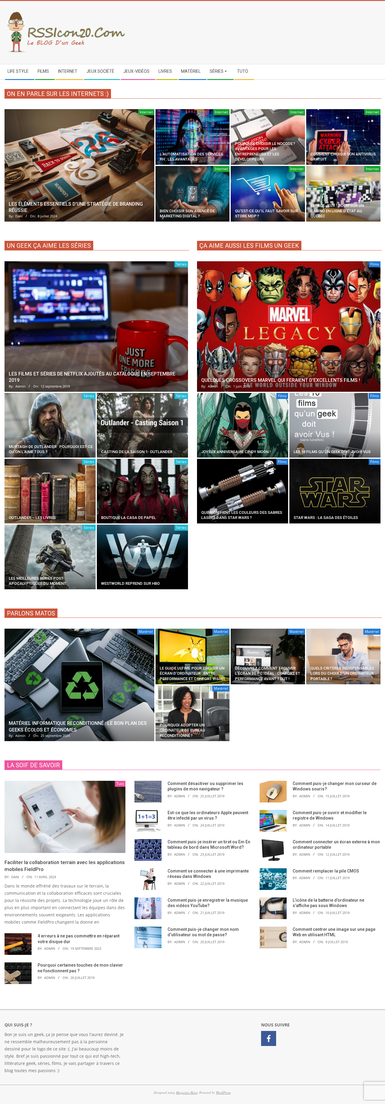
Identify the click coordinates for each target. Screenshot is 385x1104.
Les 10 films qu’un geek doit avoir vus (332, 451)
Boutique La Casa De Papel (128, 517)
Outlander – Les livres (32, 517)
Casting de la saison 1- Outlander (136, 451)
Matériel (146, 631)
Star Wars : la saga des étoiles (326, 517)
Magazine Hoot (186, 1092)
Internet (146, 112)
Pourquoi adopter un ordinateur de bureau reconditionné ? (182, 730)
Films (374, 264)
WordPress (223, 1092)
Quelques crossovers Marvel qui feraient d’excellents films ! (280, 380)
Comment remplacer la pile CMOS (326, 871)
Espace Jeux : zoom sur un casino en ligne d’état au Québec (337, 210)
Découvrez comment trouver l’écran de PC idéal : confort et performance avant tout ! (267, 673)
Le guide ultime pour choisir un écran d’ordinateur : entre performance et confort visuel (193, 673)
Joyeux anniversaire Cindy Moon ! (236, 451)
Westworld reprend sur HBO (130, 583)
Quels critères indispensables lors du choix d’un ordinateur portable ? (342, 673)
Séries (181, 264)
